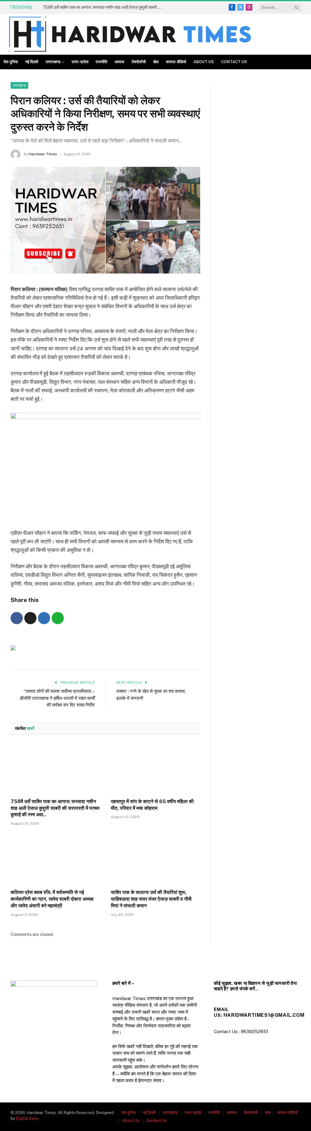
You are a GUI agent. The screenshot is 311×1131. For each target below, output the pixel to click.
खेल (156, 62)
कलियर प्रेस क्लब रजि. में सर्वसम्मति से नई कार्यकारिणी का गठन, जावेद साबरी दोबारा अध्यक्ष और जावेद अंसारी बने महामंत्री (52, 899)
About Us (203, 62)
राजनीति (101, 62)
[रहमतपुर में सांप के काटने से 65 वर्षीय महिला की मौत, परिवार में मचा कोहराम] (155, 768)
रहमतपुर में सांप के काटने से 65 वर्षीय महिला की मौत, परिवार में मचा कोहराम (152, 805)
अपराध (119, 62)
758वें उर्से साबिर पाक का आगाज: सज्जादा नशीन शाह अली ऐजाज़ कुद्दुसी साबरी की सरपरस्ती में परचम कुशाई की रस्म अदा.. (103, 7)
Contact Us (234, 62)
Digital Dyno (27, 1118)
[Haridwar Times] (130, 34)
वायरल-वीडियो (176, 62)
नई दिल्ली (31, 62)
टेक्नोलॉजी (139, 62)
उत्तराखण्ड (53, 62)
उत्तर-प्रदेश (80, 62)
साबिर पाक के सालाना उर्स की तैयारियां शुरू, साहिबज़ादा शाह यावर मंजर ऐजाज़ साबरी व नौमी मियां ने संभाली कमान (151, 899)
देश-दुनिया (11, 62)
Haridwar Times (43, 154)
